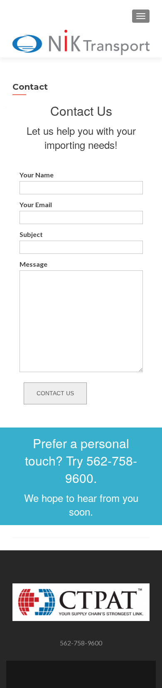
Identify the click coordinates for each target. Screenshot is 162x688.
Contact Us (55, 393)
